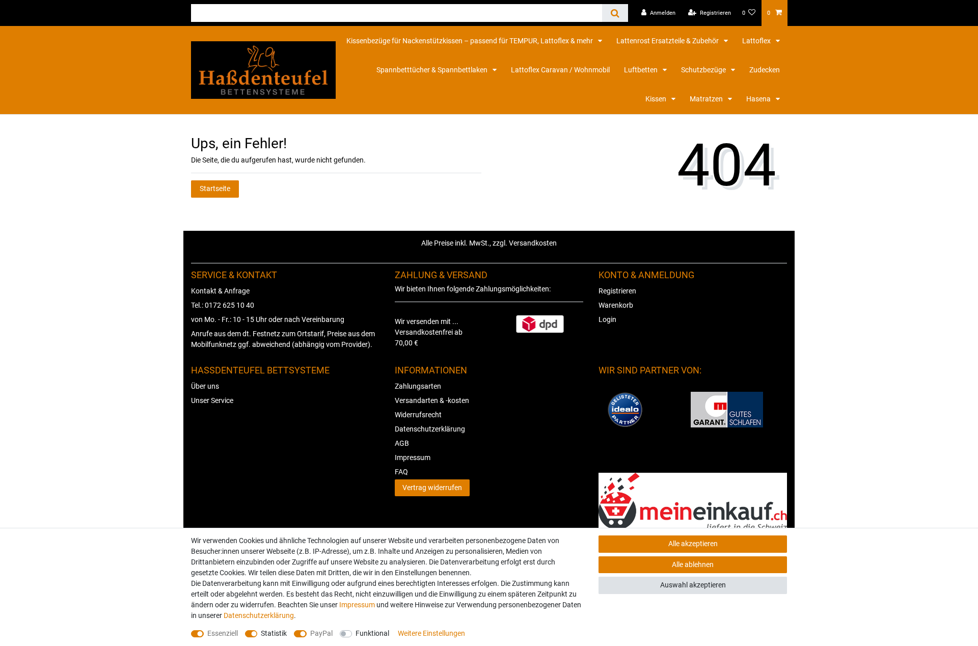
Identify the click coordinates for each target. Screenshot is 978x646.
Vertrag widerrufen (432, 487)
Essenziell (222, 633)
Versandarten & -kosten (432, 400)
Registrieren (617, 291)
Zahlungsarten (418, 386)
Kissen (656, 99)
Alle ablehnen (693, 564)
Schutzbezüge (704, 70)
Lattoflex (757, 41)
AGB (402, 443)
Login (607, 319)
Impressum (412, 457)
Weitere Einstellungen (431, 633)
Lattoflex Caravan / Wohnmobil (560, 70)
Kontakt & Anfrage (220, 291)
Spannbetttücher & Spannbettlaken (432, 70)
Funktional (372, 633)
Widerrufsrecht (418, 415)
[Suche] (615, 13)
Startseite (215, 188)
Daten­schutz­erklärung (259, 615)
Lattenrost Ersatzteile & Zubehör (668, 41)
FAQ (401, 472)
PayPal (321, 633)
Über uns (205, 386)
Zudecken (764, 70)
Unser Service (212, 400)
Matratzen (707, 99)
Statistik (274, 633)
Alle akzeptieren (693, 544)
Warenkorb (616, 305)
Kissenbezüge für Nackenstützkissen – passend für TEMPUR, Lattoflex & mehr (470, 41)
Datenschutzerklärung (430, 429)
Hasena (759, 99)
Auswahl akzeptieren (693, 585)
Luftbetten (641, 70)
